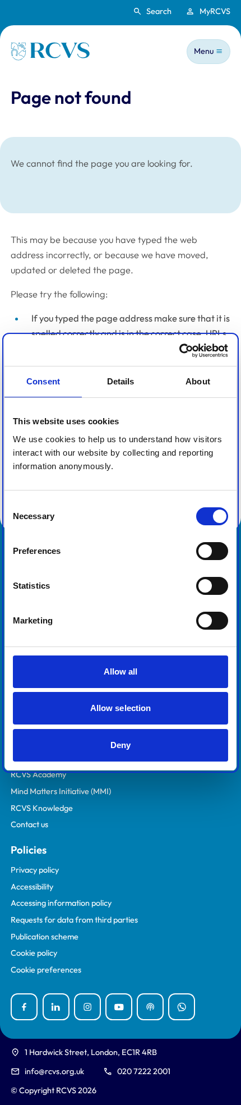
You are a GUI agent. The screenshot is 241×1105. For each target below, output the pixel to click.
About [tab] (198, 381)
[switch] (212, 551)
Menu (204, 51)
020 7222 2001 (143, 1071)
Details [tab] (121, 381)
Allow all (121, 671)
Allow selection (120, 708)
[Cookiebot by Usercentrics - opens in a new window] (179, 350)
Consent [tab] (43, 381)
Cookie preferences (46, 970)
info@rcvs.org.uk (54, 1071)
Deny (120, 745)
